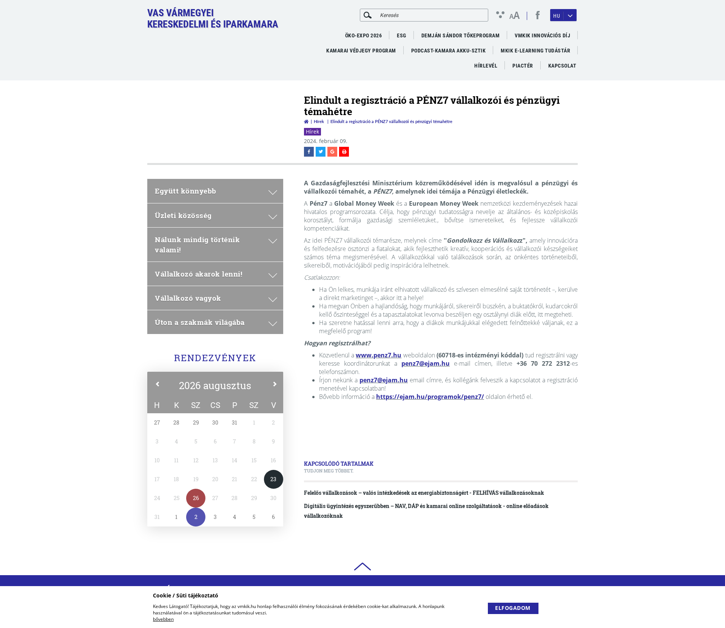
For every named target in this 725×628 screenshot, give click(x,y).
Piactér (522, 66)
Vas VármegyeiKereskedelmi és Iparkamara (212, 18)
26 (196, 498)
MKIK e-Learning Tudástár (535, 51)
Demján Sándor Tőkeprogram (460, 35)
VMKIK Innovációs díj (542, 35)
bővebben (163, 619)
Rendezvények (215, 358)
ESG (401, 35)
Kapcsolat (562, 66)
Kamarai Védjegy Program (361, 51)
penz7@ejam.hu (425, 363)
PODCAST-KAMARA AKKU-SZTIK (448, 51)
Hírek (319, 121)
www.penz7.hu (378, 355)
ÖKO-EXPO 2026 (363, 35)
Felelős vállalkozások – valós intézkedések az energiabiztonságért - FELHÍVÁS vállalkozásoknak (424, 492)
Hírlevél (485, 66)
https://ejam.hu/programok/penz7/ (430, 396)
